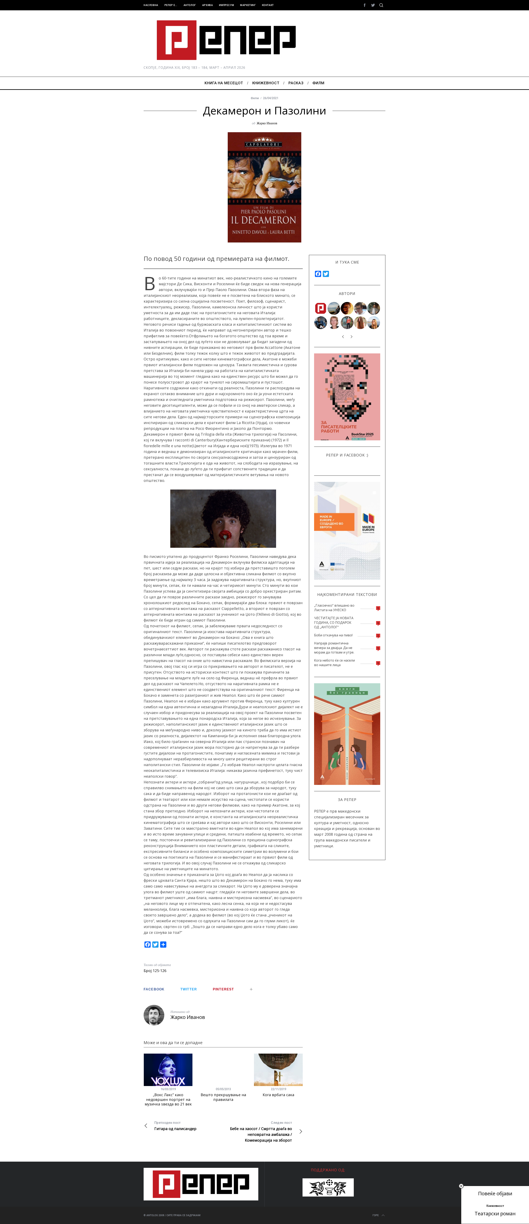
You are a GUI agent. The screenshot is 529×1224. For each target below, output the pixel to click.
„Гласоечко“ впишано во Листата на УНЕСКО (334, 607)
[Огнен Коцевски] (373, 308)
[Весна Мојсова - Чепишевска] (334, 308)
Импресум (226, 5)
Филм (255, 98)
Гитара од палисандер (175, 1126)
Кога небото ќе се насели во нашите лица (334, 662)
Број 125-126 (155, 970)
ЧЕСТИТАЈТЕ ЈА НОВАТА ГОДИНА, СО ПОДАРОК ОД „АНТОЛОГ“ (333, 622)
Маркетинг (248, 5)
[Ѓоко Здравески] (347, 308)
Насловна (151, 5)
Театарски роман (495, 1213)
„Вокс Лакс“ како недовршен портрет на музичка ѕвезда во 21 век (168, 1099)
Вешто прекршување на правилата (223, 1097)
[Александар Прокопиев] (321, 322)
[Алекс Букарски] (360, 308)
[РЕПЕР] (321, 308)
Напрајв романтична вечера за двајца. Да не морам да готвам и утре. (334, 648)
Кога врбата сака (278, 1094)
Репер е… (170, 5)
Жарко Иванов (267, 123)
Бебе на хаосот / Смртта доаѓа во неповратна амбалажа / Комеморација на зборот (261, 1132)
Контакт (268, 5)
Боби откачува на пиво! (333, 635)
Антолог (189, 5)
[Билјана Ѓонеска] (360, 322)
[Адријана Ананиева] (334, 322)
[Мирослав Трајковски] (347, 322)
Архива (207, 5)
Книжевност (495, 1205)
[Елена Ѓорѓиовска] (373, 322)
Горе (376, 1215)
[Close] (461, 1186)
